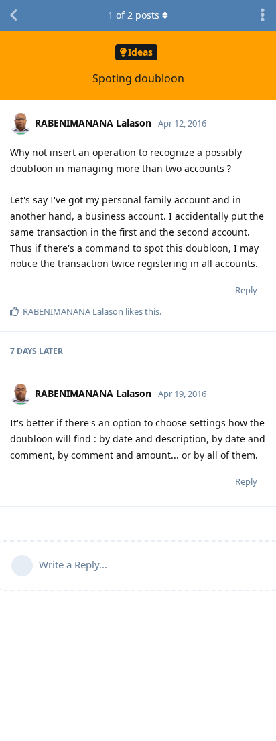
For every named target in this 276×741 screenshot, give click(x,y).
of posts (133, 15)
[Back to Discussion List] (13, 15)
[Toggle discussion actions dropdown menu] (262, 15)
